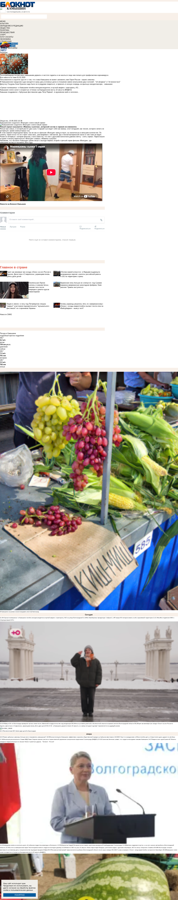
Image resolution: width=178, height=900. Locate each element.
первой (50, 141)
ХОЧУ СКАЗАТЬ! (6, 37)
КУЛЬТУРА (4, 24)
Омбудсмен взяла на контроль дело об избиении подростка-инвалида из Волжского (30, 845)
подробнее (20, 336)
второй (56, 141)
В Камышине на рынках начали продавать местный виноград (19, 611)
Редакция (3, 52)
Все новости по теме (8, 77)
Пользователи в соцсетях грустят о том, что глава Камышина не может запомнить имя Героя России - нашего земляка (47, 80)
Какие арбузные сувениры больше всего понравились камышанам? (25, 737)
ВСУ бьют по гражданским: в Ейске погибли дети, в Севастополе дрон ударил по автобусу (146, 737)
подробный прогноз (7, 336)
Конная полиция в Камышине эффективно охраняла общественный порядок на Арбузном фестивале (82, 737)
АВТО (13, 46)
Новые (3, 226)
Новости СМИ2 (6, 314)
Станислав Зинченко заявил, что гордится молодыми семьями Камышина (125, 739)
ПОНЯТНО (20, 895)
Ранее (22, 226)
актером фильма (23, 137)
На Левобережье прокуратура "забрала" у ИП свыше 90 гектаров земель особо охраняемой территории (120, 617)
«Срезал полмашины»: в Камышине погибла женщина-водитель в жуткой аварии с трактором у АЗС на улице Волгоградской (43, 617)
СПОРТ (3, 35)
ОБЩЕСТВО (5, 28)
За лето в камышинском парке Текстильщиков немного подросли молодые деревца (35, 847)
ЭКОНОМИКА (5, 39)
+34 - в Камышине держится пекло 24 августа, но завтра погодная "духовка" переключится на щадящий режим (85, 726)
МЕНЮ (2, 21)
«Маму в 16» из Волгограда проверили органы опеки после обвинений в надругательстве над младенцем (37, 723)
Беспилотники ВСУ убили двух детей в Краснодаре (20, 731)
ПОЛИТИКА (4, 30)
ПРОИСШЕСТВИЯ (7, 32)
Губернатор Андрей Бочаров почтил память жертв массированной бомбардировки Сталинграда (91, 845)
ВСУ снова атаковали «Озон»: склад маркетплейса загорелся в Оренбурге (138, 850)
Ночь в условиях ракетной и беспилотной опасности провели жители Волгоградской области (104, 723)
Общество (4, 121)
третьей (64, 141)
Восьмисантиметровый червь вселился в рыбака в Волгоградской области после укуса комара (81, 850)
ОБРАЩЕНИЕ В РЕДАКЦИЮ (11, 26)
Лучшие (13, 226)
